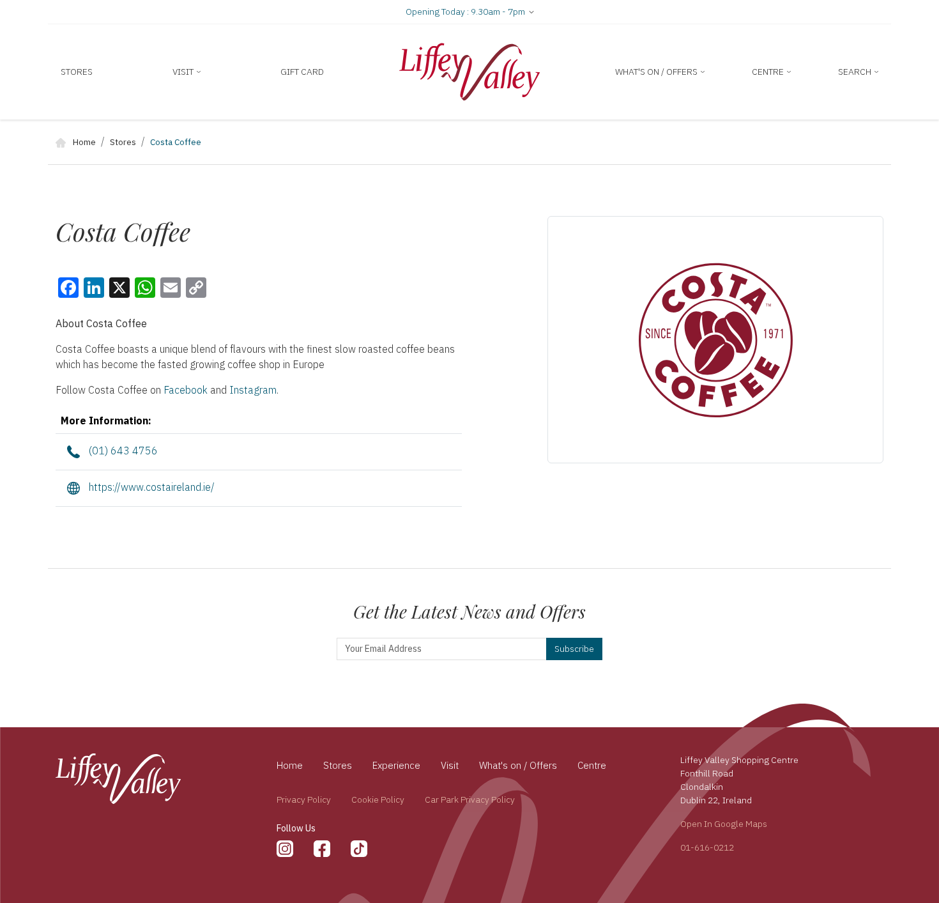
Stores (77, 71)
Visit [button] (183, 71)
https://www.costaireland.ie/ (150, 487)
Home (83, 142)
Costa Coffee (175, 142)
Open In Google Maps (723, 824)
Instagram (253, 389)
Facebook (187, 389)
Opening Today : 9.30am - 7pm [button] (466, 11)
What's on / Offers (518, 765)
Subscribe (574, 648)
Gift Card (302, 71)
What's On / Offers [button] (657, 71)
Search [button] (855, 71)
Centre (591, 765)
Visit (450, 765)
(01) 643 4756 (122, 450)
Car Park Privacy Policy (470, 799)
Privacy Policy (304, 799)
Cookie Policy (377, 799)
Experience (396, 765)
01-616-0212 (707, 847)
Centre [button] (769, 71)
